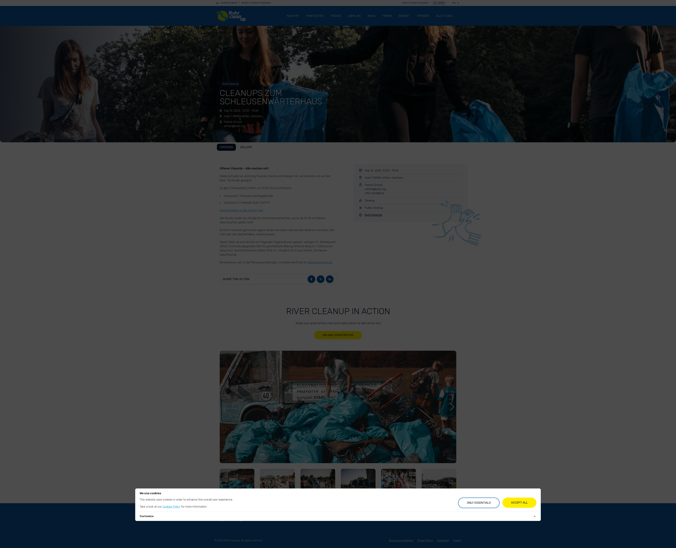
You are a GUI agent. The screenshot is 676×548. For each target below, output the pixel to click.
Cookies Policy (171, 506)
